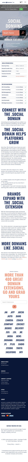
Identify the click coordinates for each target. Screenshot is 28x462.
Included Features (5, 365)
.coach (19, 320)
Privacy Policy (14, 9)
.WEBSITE (24, 257)
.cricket (20, 324)
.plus (12, 344)
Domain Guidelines (20, 76)
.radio (21, 344)
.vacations (10, 352)
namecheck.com (4, 391)
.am (5, 312)
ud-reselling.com (4, 393)
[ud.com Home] (9, 2)
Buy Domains (4, 363)
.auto (9, 316)
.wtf (21, 352)
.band (18, 316)
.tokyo (19, 348)
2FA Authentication (5, 373)
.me (20, 332)
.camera (9, 320)
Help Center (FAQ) (5, 380)
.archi (21, 312)
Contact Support (4, 382)
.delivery (19, 328)
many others (19, 259)
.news (18, 336)
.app (12, 312)
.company (8, 324)
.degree (8, 328)
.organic (20, 340)
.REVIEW (3, 259)
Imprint (18, 444)
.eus (8, 332)
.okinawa (8, 340)
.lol (14, 332)
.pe (5, 344)
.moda (10, 336)
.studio (9, 348)
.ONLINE (10, 259)
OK (21, 9)
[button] (21, 2)
